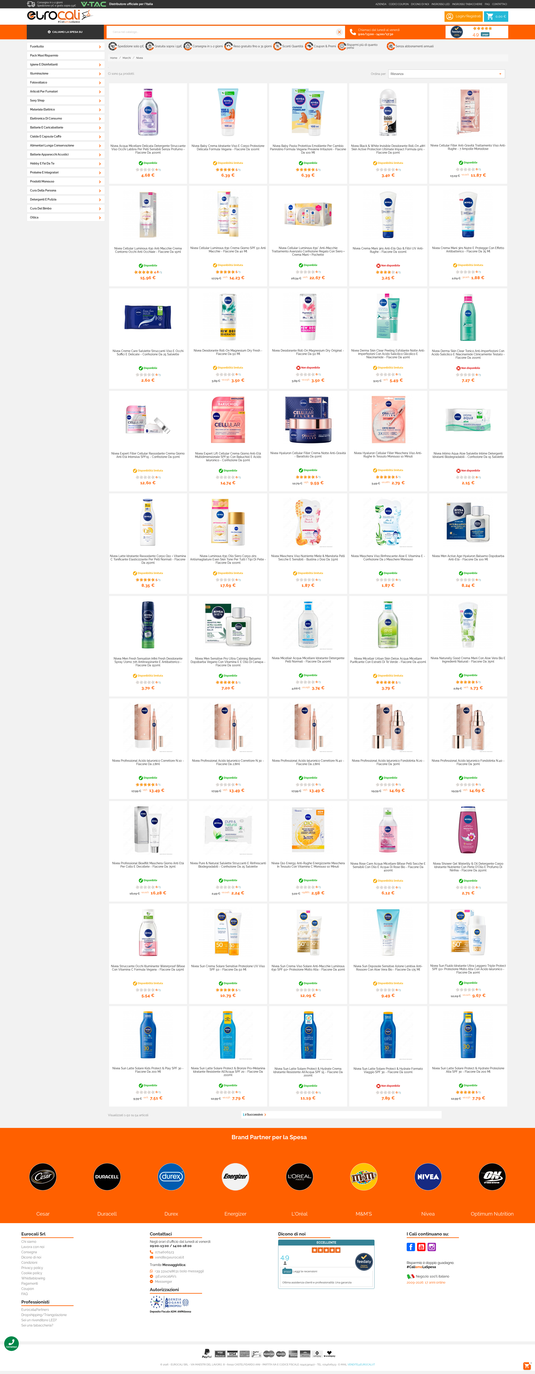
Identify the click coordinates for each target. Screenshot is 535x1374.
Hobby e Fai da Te (42, 163)
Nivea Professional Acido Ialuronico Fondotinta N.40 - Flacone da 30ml (468, 762)
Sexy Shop (37, 100)
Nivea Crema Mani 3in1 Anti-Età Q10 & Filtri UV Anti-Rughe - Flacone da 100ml (388, 250)
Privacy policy (32, 1268)
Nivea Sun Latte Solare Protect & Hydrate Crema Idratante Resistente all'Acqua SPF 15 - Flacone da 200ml (308, 1072)
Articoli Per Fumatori (44, 91)
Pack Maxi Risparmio (44, 55)
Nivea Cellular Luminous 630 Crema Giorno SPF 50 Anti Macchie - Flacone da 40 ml (228, 249)
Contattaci (499, 4)
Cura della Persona (43, 190)
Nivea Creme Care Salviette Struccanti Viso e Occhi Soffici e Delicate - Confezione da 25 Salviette (148, 352)
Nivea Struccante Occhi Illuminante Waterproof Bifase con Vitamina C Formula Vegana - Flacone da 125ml (148, 967)
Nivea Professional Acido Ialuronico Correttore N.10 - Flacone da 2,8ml (148, 762)
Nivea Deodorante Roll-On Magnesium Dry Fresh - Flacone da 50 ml (228, 352)
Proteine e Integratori (44, 172)
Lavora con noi (32, 1247)
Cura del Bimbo (40, 208)
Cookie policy (31, 1273)
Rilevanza (447, 73)
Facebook (411, 1247)
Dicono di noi (420, 4)
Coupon (27, 1289)
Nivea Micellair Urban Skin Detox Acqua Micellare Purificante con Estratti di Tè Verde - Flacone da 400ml (388, 660)
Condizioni (29, 1263)
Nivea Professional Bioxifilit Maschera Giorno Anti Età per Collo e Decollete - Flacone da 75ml (148, 865)
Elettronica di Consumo (46, 118)
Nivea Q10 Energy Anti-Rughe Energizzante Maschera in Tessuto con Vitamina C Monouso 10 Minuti (308, 865)
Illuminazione (39, 73)
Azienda (381, 4)
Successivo (257, 1114)
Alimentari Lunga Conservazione (52, 145)
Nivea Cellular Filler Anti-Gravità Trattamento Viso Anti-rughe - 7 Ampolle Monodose (468, 147)
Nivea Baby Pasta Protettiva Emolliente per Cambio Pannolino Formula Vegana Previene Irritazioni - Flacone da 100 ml (308, 149)
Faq (487, 4)
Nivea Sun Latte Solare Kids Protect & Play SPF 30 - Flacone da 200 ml (147, 1070)
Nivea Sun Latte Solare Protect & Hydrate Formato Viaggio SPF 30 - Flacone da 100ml (388, 1070)
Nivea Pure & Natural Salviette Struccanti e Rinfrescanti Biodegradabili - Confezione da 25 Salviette (228, 865)
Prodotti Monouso (42, 181)
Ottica (34, 217)
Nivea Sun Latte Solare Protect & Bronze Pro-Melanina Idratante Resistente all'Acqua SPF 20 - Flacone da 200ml (228, 1072)
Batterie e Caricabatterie (46, 127)
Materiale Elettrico (42, 109)
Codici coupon (399, 4)
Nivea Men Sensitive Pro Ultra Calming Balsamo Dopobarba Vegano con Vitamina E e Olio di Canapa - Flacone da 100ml (228, 662)
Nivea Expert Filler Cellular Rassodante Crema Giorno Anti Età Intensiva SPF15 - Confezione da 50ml (148, 455)
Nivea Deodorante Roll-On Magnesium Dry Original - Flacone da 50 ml (308, 352)
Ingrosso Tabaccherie (467, 4)
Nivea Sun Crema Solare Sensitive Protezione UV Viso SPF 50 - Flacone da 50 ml (228, 967)
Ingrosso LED (441, 4)
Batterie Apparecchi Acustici (49, 154)
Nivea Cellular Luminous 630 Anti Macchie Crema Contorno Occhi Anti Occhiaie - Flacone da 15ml (148, 250)
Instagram (432, 1247)
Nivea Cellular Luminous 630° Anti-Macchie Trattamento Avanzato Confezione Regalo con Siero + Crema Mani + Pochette (308, 251)
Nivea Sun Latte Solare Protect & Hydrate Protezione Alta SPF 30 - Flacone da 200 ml (468, 1070)
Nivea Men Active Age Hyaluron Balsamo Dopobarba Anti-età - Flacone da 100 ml (468, 557)
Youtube (421, 1247)
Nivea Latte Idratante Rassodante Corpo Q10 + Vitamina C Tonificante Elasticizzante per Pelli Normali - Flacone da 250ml (148, 559)
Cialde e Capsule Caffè (45, 136)
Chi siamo (28, 1242)
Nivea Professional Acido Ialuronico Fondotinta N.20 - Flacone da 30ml (388, 762)
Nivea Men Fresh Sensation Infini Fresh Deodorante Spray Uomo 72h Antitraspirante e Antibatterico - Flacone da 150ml (148, 662)
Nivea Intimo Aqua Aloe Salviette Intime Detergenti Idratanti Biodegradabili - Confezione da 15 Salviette (468, 455)
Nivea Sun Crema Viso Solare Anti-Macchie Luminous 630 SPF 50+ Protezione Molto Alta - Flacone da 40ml (308, 967)
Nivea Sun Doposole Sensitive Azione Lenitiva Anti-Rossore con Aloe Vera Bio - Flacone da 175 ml (388, 967)
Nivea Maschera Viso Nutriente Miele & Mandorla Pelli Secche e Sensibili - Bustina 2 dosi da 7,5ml (308, 557)
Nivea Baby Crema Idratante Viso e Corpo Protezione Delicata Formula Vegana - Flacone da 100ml (228, 147)
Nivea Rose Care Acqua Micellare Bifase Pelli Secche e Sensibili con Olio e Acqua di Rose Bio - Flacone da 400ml (388, 867)
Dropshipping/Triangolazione (44, 1315)
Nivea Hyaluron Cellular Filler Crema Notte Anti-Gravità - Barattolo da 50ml (308, 454)
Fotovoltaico (38, 82)
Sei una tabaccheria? (37, 1325)
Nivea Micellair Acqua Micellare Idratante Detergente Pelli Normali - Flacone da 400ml (308, 659)
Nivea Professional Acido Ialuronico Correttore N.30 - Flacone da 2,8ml (228, 762)
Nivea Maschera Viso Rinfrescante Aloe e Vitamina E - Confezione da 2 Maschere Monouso (388, 557)
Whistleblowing (33, 1278)
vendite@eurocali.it (361, 1364)
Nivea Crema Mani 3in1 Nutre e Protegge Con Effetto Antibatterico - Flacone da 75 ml (468, 249)
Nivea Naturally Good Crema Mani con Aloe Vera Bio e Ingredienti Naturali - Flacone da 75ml (468, 659)
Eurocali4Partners (35, 1310)
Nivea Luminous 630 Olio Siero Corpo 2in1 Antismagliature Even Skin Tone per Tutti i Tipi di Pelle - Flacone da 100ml (228, 559)
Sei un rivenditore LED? (39, 1320)
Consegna (29, 1252)
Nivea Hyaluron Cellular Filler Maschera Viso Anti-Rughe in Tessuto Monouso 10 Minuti (388, 454)
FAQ (24, 1294)
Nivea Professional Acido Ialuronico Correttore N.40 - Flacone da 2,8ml (308, 762)
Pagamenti (29, 1283)
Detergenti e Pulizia (43, 199)
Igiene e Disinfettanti (44, 64)
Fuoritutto (37, 46)
